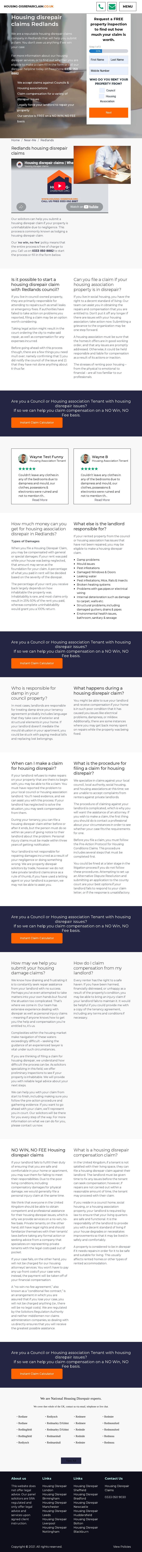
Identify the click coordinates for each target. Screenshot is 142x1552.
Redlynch (23, 1442)
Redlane (22, 1416)
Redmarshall (54, 1436)
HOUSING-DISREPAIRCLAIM (29, 6)
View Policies (122, 1546)
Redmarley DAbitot (58, 1423)
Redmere (81, 1416)
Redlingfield (25, 1429)
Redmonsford (111, 1423)
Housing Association (108, 99)
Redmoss (109, 1436)
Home (15, 140)
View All (71, 1460)
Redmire (80, 1442)
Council (110, 90)
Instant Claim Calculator (37, 422)
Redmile (80, 1429)
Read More (39, 500)
